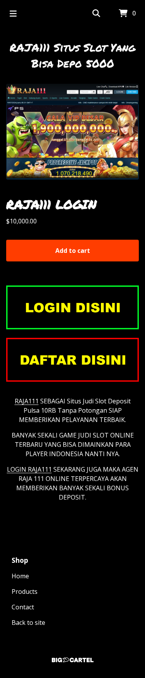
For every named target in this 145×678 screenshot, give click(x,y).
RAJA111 (27, 401)
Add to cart (72, 250)
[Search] (96, 13)
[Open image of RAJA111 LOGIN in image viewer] (72, 132)
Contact (23, 607)
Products (25, 591)
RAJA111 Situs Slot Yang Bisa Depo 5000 (72, 55)
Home (20, 576)
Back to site (28, 622)
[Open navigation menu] (13, 14)
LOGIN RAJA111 (29, 469)
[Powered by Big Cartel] (72, 660)
